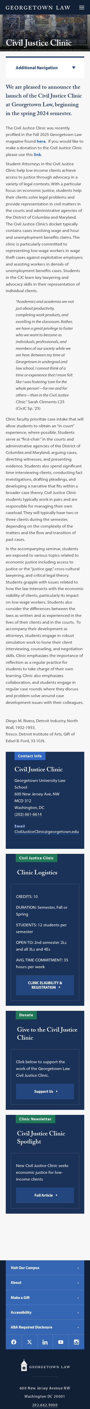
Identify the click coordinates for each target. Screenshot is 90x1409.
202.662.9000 (45, 1404)
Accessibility (21, 1312)
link (37, 154)
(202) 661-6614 (28, 814)
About (16, 1282)
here (41, 141)
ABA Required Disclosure (31, 1327)
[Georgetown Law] (38, 7)
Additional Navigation (37, 67)
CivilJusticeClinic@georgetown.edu (46, 831)
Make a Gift (20, 1297)
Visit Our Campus (25, 1267)
